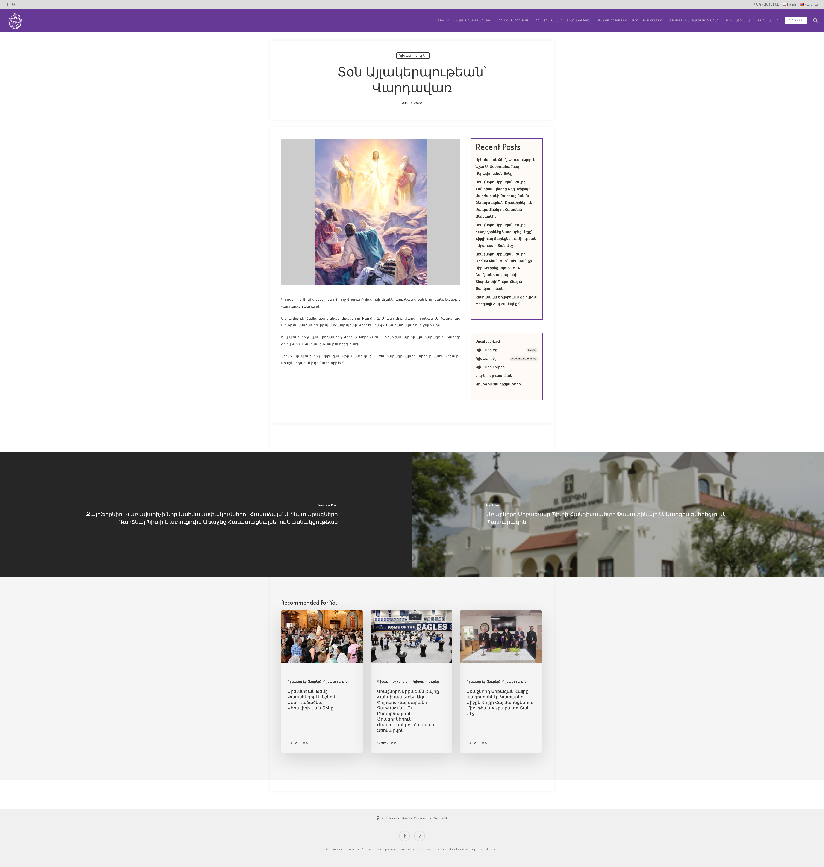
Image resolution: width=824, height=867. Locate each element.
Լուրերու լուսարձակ (494, 376)
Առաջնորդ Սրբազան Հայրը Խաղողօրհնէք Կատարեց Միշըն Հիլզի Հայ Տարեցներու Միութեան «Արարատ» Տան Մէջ (506, 236)
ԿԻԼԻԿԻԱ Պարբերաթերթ (498, 384)
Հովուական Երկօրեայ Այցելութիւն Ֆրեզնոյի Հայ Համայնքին (506, 301)
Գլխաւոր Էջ (506, 350)
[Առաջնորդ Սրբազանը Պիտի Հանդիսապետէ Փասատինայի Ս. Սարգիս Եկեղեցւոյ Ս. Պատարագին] (618, 514)
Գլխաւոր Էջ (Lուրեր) (304, 682)
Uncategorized (488, 341)
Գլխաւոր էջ (506, 359)
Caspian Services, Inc (483, 849)
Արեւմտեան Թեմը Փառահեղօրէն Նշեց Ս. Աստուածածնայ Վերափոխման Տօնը (505, 167)
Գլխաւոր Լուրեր (412, 55)
